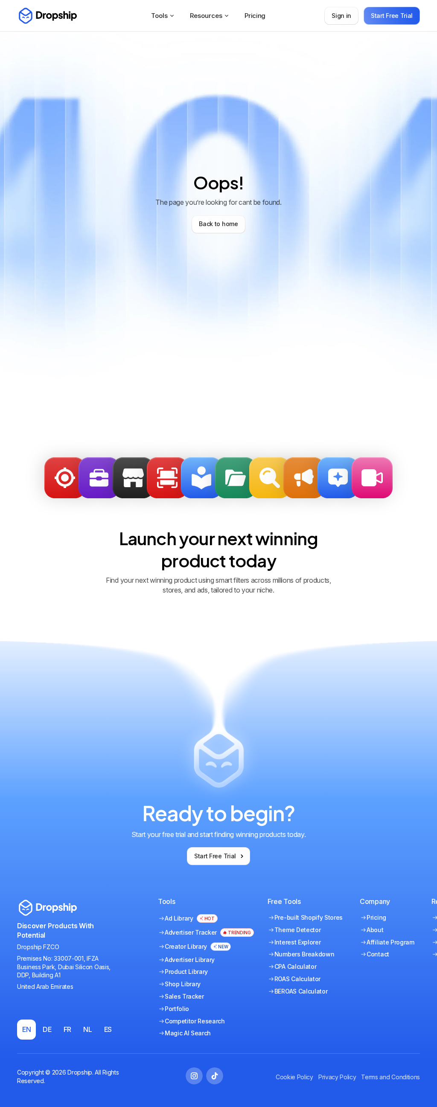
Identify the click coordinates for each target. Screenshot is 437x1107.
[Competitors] (269, 477)
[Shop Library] (133, 477)
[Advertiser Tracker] (167, 477)
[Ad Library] (201, 477)
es (108, 1029)
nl (87, 1029)
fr (67, 1029)
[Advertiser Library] (303, 477)
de (47, 1029)
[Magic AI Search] (338, 477)
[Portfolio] (99, 477)
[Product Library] (235, 477)
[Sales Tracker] (64, 477)
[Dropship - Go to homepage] (47, 15)
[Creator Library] (372, 477)
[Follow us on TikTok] (214, 1075)
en (26, 1029)
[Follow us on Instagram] (194, 1075)
